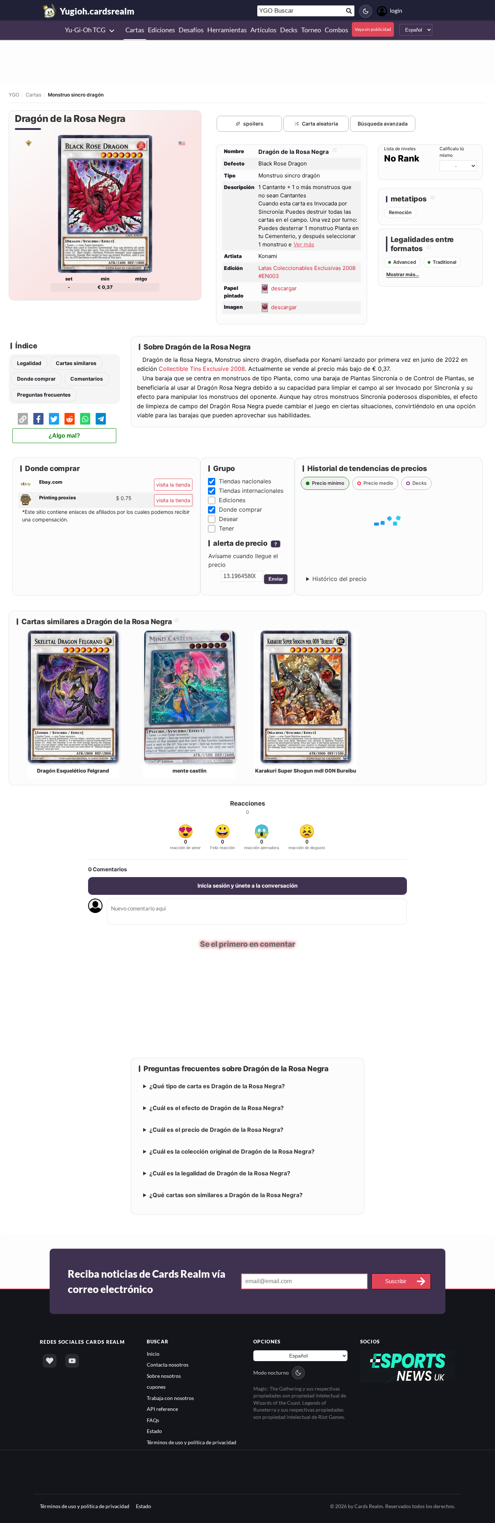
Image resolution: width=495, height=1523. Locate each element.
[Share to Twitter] (54, 419)
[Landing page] (49, 11)
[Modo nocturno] (365, 11)
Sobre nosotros (164, 1376)
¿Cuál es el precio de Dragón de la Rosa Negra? (216, 1130)
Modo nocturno (271, 1373)
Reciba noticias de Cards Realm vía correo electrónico (146, 1282)
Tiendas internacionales (251, 490)
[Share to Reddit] (70, 419)
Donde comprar (36, 379)
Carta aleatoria (320, 123)
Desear (228, 519)
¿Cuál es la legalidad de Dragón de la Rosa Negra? (219, 1174)
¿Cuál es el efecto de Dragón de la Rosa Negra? (216, 1108)
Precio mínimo (328, 483)
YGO (14, 95)
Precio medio (378, 483)
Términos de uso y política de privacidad (191, 1443)
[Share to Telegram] (101, 419)
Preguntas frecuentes (44, 395)
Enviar (276, 579)
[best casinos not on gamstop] (408, 1367)
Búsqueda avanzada (383, 123)
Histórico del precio (339, 578)
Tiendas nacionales (245, 481)
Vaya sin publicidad (373, 29)
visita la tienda (173, 485)
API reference (162, 1410)
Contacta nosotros (167, 1365)
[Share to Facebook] (38, 419)
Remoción (400, 212)
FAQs (153, 1421)
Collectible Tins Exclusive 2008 (202, 368)
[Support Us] (50, 1361)
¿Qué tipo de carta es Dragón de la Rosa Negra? (217, 1086)
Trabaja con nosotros (170, 1399)
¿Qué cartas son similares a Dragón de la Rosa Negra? (226, 1195)
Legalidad (29, 363)
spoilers (253, 123)
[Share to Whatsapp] (85, 419)
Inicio (153, 1354)
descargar (284, 287)
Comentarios (86, 379)
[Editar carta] (333, 151)
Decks (419, 483)
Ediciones (232, 500)
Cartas (33, 95)
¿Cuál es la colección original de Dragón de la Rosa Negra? (232, 1152)
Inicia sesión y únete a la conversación (247, 885)
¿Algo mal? (64, 436)
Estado (154, 1432)
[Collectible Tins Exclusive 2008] (28, 143)
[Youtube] (72, 1361)
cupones (156, 1387)
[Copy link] (23, 419)
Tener (226, 528)
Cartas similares (76, 363)
